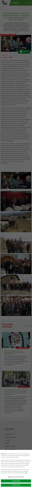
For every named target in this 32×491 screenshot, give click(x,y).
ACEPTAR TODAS (16, 481)
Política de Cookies (22, 473)
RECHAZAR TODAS (16, 485)
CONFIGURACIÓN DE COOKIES (16, 477)
